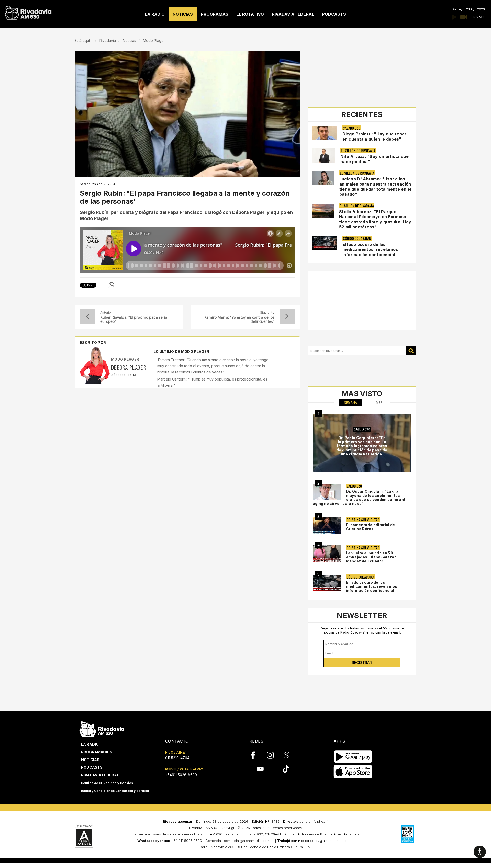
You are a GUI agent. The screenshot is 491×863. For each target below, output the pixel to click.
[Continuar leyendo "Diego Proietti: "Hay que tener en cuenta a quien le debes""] (324, 133)
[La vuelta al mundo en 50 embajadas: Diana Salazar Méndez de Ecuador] (327, 553)
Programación (97, 752)
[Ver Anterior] (87, 316)
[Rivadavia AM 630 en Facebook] (256, 755)
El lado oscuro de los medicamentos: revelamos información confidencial (370, 249)
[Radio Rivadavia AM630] (28, 11)
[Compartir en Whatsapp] (111, 285)
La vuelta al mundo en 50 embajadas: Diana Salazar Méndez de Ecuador (371, 557)
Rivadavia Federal (100, 775)
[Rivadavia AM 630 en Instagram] (273, 755)
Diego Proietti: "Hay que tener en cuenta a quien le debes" (374, 136)
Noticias (90, 759)
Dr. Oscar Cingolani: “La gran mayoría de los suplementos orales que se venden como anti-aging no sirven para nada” (360, 497)
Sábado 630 (351, 127)
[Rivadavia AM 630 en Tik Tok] (286, 769)
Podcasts (92, 767)
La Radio (90, 744)
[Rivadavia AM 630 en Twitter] (290, 754)
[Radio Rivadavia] (101, 728)
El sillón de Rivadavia (358, 150)
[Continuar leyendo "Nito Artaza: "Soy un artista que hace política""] (324, 155)
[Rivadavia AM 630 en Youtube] (260, 769)
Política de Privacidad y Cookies (107, 783)
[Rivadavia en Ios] (353, 771)
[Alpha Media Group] (84, 835)
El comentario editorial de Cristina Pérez (370, 527)
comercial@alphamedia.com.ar (249, 840)
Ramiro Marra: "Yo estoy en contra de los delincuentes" (239, 319)
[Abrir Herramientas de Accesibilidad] (480, 852)
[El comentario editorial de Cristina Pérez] (327, 525)
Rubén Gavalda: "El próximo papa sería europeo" (133, 319)
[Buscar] (411, 350)
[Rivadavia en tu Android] (353, 756)
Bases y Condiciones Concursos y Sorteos (115, 791)
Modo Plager (125, 359)
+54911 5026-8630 (181, 775)
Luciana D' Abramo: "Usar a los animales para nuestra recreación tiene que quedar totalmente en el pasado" (375, 186)
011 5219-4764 (177, 758)
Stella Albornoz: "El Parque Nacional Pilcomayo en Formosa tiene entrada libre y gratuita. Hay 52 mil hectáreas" (375, 219)
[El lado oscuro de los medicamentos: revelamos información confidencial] (327, 583)
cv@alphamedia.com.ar (335, 840)
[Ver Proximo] (287, 316)
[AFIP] (407, 834)
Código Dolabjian (357, 238)
